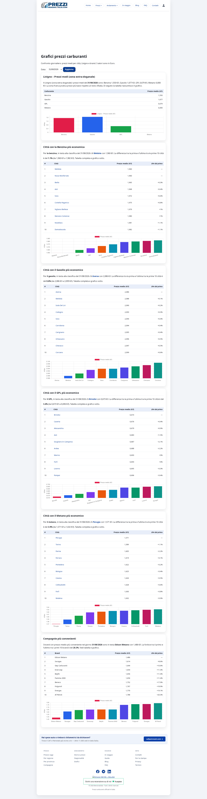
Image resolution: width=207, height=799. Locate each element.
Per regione (48, 758)
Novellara (58, 223)
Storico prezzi (79, 755)
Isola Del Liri (61, 305)
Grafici (76, 761)
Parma (58, 551)
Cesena (59, 578)
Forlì (56, 462)
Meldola (97, 153)
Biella (57, 182)
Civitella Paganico (62, 202)
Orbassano (60, 339)
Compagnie (48, 765)
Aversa (95, 276)
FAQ (145, 5)
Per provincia (49, 761)
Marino (57, 455)
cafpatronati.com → (154, 739)
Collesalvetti (60, 585)
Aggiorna (69, 69)
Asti (56, 189)
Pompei (57, 475)
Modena (59, 598)
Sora (56, 196)
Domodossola (60, 229)
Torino (58, 544)
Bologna (59, 571)
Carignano (60, 332)
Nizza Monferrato (62, 176)
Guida (107, 758)
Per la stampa (140, 758)
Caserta (57, 421)
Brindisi (93, 399)
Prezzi (98, 5)
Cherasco (59, 346)
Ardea (56, 448)
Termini (138, 765)
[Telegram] (103, 772)
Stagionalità (79, 758)
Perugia (96, 522)
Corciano (59, 352)
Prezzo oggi (48, 755)
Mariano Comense (62, 216)
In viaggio (126, 5)
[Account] (163, 5)
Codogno (59, 312)
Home (88, 5)
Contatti (155, 5)
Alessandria (58, 428)
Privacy (138, 761)
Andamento (111, 5)
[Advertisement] (103, 33)
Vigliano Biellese (61, 209)
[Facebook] (97, 772)
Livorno (57, 468)
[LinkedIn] (109, 772)
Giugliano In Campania (63, 442)
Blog (137, 5)
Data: (43, 69)
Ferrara (59, 558)
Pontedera (60, 564)
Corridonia (60, 325)
